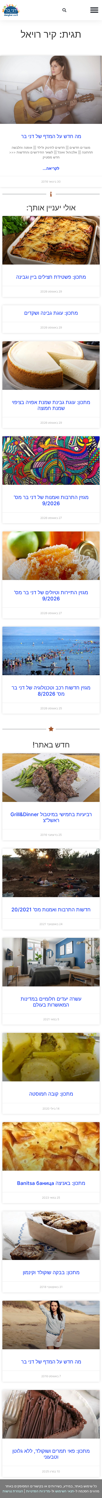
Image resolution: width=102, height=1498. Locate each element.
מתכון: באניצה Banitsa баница (51, 1183)
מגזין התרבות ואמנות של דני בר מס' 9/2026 (51, 500)
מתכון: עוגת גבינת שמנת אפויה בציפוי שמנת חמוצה (51, 405)
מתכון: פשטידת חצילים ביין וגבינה (51, 277)
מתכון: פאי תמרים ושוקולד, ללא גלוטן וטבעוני (51, 1454)
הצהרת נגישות (13, 1491)
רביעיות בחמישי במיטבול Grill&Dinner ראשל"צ (51, 817)
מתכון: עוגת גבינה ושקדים (51, 313)
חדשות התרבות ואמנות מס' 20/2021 (51, 910)
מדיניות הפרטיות (38, 1491)
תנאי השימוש (64, 1491)
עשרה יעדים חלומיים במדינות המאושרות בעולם (51, 1002)
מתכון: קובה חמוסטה (51, 1094)
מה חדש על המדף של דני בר (51, 136)
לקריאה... (51, 168)
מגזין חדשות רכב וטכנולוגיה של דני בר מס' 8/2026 (51, 691)
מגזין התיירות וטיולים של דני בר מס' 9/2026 (51, 595)
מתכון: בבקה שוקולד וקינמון (51, 1272)
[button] (94, 10)
